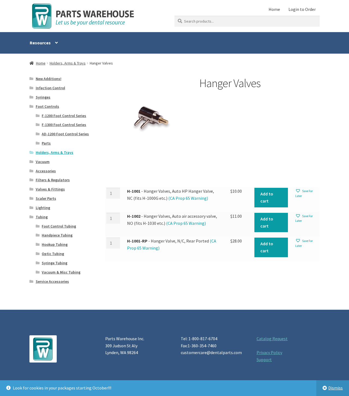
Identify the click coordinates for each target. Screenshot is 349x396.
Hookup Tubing (55, 244)
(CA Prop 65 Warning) (187, 198)
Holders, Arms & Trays (68, 63)
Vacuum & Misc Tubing (61, 272)
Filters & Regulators (53, 179)
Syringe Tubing (54, 262)
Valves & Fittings (50, 189)
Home (274, 9)
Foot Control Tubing (59, 226)
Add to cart (266, 197)
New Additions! (48, 78)
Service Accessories (52, 281)
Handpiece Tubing (57, 235)
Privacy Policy (269, 352)
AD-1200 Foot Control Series (65, 133)
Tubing (42, 216)
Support (264, 359)
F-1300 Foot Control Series (64, 124)
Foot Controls (47, 106)
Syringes (43, 97)
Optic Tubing (53, 253)
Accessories (46, 170)
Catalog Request (272, 338)
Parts (46, 143)
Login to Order (302, 9)
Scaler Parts (46, 198)
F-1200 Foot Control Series (64, 115)
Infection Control (50, 87)
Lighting (43, 207)
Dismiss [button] (335, 388)
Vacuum (43, 161)
